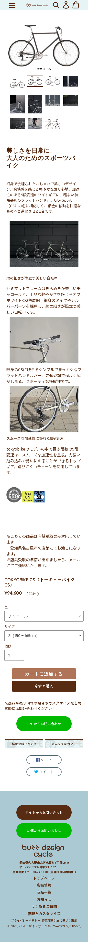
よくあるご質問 (44, 906)
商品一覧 (44, 892)
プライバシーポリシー (25, 920)
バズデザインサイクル (35, 926)
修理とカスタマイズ (44, 913)
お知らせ (44, 899)
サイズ (9, 626)
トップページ (44, 878)
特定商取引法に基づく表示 (59, 920)
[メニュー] (12, 5)
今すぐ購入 (44, 686)
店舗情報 (44, 885)
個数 (7, 646)
